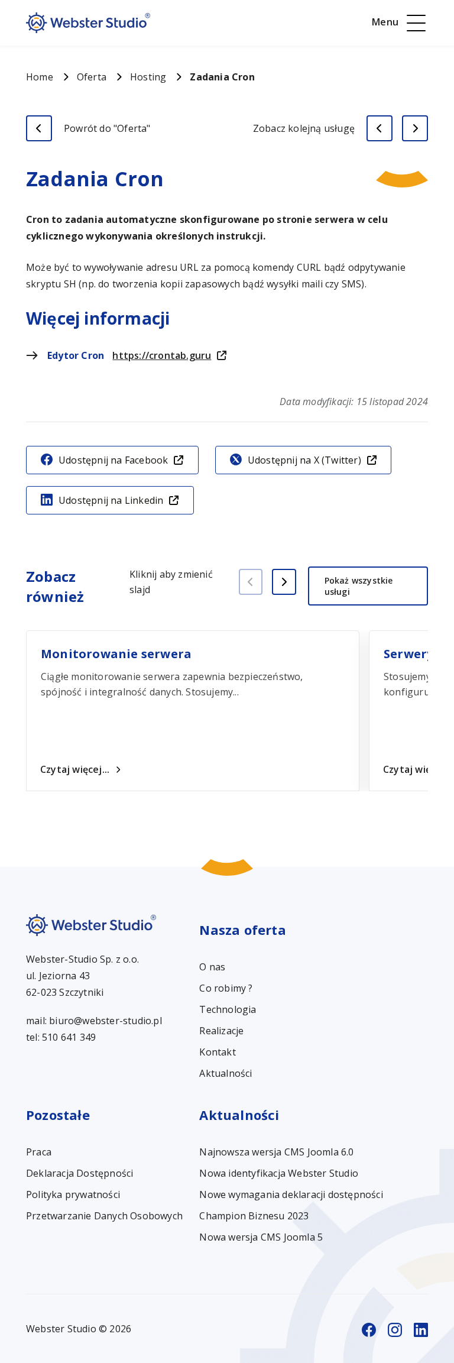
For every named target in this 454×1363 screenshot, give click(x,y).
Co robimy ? (225, 988)
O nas (212, 966)
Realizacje (221, 1030)
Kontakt (217, 1051)
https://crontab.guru (161, 355)
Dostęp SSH (415, 128)
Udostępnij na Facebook (113, 460)
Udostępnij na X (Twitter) (304, 460)
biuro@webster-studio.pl (105, 1020)
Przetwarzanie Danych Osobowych (104, 1215)
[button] (284, 582)
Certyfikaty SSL (380, 128)
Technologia (227, 1009)
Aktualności (225, 1073)
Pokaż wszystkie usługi (359, 586)
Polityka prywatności (73, 1194)
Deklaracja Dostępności (79, 1173)
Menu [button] (385, 21)
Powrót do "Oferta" (107, 128)
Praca (38, 1151)
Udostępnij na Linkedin (111, 500)
